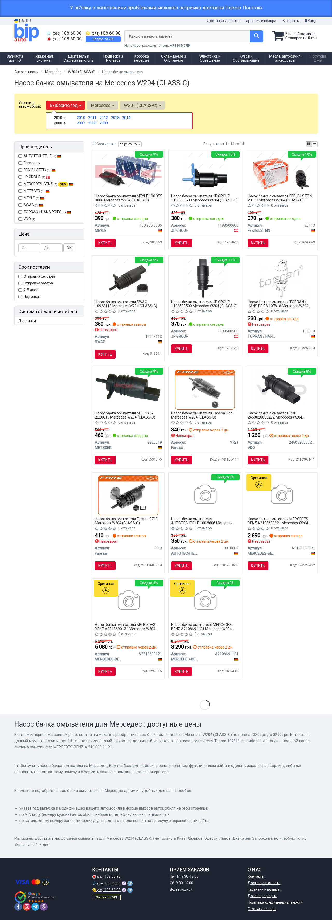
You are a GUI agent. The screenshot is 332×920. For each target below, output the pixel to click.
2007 (81, 123)
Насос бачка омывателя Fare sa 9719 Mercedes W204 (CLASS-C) (126, 521)
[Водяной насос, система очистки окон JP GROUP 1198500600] (205, 172)
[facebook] (18, 907)
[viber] (44, 907)
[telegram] (35, 907)
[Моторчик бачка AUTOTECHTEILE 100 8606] (205, 495)
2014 (126, 118)
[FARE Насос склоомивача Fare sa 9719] (128, 495)
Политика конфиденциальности (275, 902)
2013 (115, 118)
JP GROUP (34, 177)
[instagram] (27, 907)
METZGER (34, 191)
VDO (29, 219)
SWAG (31, 205)
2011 (92, 118)
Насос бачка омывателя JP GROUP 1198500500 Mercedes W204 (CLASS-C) (204, 304)
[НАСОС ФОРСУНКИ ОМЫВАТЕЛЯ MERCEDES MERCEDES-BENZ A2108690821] (281, 495)
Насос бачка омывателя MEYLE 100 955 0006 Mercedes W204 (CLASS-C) (128, 198)
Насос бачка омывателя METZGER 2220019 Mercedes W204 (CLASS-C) (125, 415)
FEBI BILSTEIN (37, 170)
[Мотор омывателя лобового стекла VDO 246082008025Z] (281, 389)
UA (21, 21)
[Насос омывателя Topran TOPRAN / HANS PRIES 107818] (281, 278)
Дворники (27, 321)
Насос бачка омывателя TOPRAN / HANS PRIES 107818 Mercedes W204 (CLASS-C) (278, 304)
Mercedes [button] (101, 105)
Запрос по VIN (103, 39)
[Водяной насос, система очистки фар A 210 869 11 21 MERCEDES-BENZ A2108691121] (205, 601)
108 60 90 (67, 33)
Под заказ (32, 297)
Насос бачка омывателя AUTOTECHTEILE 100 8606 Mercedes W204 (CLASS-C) (201, 521)
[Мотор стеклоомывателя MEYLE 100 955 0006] (128, 170)
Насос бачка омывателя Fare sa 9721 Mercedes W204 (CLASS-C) (202, 415)
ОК (69, 248)
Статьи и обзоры (262, 909)
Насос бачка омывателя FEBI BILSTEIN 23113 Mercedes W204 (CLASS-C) (280, 198)
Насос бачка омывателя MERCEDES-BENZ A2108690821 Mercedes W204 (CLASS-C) (278, 521)
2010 (81, 118)
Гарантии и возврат (264, 889)
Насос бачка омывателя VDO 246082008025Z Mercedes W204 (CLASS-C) (275, 415)
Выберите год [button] (64, 105)
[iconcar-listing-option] (315, 144)
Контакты (291, 21)
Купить (105, 243)
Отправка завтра (38, 283)
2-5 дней (31, 290)
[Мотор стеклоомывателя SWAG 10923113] (128, 278)
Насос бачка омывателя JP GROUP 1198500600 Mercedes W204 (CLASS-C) (204, 198)
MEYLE (31, 198)
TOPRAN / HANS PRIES (45, 212)
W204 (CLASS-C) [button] (141, 105)
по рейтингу (129, 144)
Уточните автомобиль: (29, 104)
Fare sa (32, 163)
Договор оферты (262, 896)
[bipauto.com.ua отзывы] (34, 897)
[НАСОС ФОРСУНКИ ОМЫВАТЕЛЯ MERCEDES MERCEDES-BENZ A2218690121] (128, 601)
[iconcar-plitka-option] (309, 144)
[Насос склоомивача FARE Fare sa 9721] (205, 389)
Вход (311, 21)
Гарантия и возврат (261, 21)
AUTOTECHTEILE (40, 156)
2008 (92, 123)
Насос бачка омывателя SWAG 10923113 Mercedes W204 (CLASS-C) (126, 304)
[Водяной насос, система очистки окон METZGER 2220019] (128, 387)
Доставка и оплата (223, 21)
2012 (104, 118)
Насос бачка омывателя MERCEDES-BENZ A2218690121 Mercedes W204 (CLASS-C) (126, 627)
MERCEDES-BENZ (45, 184)
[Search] (256, 36)
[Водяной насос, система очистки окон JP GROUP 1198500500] (205, 278)
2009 (104, 123)
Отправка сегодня (39, 276)
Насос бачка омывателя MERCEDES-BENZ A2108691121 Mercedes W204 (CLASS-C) (202, 627)
